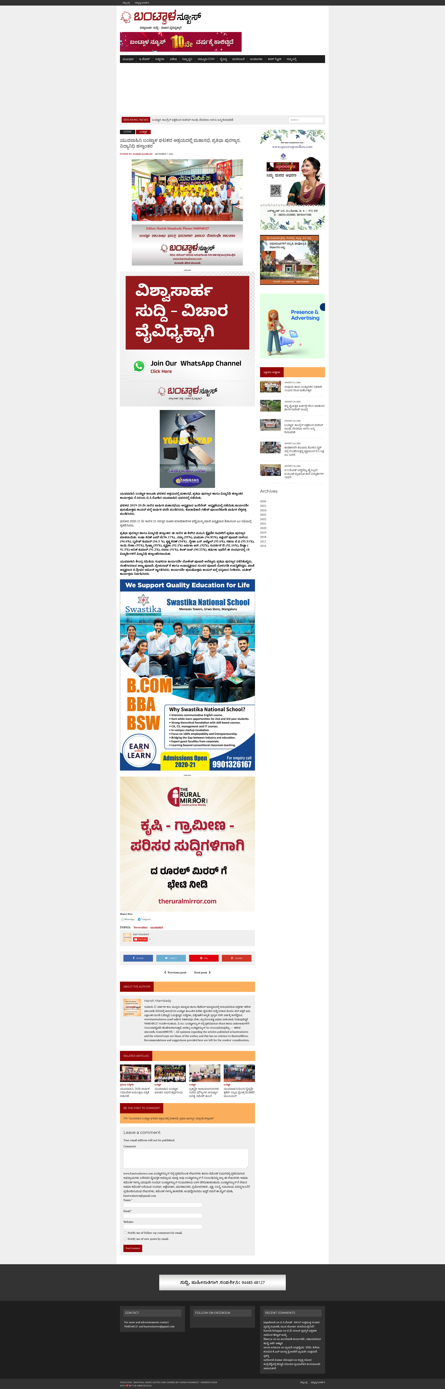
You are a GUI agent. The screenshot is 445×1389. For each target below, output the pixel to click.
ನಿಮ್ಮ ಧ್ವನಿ (187, 59)
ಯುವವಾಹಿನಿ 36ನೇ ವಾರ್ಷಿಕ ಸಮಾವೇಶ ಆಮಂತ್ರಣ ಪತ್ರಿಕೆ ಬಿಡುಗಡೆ (134, 1092)
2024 (263, 510)
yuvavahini (141, 927)
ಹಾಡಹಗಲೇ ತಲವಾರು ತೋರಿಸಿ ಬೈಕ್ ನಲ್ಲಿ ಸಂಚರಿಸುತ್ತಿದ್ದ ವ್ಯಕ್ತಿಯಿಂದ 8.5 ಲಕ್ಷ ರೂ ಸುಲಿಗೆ (304, 451)
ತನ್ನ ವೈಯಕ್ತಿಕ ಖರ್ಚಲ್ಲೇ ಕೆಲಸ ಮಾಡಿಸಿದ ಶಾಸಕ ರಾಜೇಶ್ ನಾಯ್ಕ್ (304, 407)
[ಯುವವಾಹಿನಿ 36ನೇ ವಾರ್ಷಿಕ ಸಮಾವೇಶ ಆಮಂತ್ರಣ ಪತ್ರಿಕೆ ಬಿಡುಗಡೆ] (135, 1080)
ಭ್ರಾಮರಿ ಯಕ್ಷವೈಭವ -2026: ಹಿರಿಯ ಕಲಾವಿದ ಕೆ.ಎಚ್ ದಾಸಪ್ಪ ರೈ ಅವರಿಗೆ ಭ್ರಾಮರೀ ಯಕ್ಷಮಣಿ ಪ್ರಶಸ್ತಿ (292, 1351)
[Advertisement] (222, 89)
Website (128, 1222)
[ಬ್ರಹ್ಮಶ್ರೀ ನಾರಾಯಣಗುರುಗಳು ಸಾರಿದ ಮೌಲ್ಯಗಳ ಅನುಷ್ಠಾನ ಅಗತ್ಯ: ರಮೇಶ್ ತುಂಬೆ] (204, 1080)
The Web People (142, 1385)
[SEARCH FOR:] (306, 119)
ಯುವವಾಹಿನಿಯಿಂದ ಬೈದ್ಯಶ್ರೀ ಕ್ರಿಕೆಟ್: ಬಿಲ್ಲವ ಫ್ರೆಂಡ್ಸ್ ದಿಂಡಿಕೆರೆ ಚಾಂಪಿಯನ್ (239, 1092)
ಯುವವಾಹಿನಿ (156, 927)
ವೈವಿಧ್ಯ (223, 59)
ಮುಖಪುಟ (128, 59)
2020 (263, 528)
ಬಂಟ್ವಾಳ (158, 1084)
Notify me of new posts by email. (148, 1239)
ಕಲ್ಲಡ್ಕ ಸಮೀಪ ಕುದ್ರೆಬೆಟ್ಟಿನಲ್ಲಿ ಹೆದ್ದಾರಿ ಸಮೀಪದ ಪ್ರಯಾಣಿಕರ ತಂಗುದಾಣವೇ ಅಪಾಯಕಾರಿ (292, 1364)
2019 (263, 532)
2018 (263, 537)
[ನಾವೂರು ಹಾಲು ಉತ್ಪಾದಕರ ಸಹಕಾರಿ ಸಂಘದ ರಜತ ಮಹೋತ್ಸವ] (270, 390)
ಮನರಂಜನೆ (238, 59)
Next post (200, 972)
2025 (263, 506)
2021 (263, 523)
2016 (263, 546)
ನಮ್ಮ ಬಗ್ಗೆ (126, 2)
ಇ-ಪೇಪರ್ (144, 59)
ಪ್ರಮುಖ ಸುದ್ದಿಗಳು (127, 1084)
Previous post (177, 972)
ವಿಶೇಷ (173, 59)
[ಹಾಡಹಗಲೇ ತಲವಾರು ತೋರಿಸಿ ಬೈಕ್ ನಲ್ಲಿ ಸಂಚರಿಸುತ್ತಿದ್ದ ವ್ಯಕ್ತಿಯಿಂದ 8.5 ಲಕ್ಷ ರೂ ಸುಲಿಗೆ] (270, 451)
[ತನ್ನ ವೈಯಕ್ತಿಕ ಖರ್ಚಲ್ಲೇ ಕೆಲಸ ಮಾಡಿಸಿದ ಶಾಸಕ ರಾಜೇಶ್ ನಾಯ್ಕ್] (270, 409)
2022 (263, 519)
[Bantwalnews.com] (222, 19)
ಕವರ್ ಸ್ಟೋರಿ (274, 59)
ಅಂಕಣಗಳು (256, 59)
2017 (263, 541)
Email (127, 1211)
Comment (129, 1146)
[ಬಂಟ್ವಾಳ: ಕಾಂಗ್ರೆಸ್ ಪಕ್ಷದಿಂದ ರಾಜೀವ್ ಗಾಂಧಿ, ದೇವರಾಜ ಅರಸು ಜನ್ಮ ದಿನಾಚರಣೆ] (270, 428)
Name (127, 1200)
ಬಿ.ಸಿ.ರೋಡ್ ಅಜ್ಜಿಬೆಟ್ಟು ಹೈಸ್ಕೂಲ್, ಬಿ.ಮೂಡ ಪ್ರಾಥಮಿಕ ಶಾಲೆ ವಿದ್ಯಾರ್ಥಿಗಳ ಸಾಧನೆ (304, 473)
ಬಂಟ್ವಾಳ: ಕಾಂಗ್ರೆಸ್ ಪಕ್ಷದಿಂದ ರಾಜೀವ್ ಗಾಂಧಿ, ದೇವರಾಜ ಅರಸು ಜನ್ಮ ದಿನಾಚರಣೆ (303, 428)
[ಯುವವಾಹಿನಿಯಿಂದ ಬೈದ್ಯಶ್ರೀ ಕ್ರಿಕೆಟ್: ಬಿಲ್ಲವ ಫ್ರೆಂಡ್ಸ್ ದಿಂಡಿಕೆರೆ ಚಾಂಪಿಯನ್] (239, 1080)
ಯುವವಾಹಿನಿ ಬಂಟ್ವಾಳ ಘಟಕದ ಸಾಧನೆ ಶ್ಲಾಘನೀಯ (169, 1090)
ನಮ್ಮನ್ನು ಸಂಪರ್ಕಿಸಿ (142, 2)
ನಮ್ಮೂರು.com (206, 59)
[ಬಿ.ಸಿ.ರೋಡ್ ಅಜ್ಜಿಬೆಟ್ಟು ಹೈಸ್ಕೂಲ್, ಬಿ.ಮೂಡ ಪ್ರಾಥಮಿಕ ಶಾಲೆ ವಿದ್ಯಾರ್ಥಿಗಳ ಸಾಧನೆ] (270, 473)
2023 (263, 514)
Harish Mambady (143, 154)
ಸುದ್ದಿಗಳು (159, 59)
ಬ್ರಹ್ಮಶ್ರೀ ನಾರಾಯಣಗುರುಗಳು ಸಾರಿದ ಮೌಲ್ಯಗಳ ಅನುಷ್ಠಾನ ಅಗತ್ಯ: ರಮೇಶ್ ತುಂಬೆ (204, 1092)
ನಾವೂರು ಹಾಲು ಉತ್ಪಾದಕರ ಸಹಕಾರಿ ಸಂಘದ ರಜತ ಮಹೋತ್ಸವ (303, 388)
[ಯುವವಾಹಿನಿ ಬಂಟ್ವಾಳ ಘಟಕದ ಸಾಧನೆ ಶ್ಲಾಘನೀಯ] (170, 1080)
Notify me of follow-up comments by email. (155, 1233)
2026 (263, 501)
